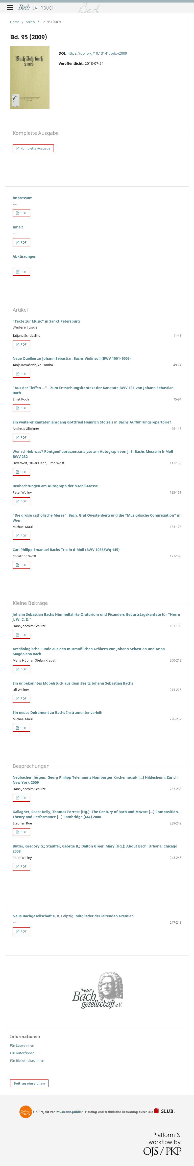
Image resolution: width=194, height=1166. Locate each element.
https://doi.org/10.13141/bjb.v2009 (97, 53)
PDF (23, 213)
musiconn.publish (25, 1112)
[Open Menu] (10, 8)
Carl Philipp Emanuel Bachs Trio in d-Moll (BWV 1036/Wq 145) (66, 549)
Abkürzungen (24, 256)
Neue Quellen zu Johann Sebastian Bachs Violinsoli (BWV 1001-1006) (72, 358)
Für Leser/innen (22, 1045)
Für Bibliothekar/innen (27, 1060)
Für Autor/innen (22, 1053)
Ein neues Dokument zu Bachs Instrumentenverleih (57, 712)
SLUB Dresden (164, 1111)
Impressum (23, 197)
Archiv (30, 21)
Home (14, 21)
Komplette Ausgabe (35, 148)
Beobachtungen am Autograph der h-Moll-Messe (55, 485)
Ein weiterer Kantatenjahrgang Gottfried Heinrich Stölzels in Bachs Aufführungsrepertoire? (92, 422)
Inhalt (18, 227)
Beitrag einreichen (29, 1083)
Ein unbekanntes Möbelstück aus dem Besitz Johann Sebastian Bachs (73, 683)
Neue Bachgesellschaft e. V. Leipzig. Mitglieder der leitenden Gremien (73, 916)
